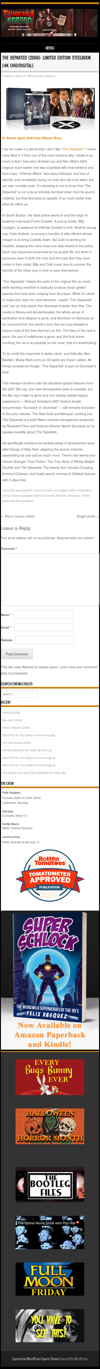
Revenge (74, 495)
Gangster (27, 495)
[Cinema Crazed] (49, 35)
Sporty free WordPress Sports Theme (35, 1358)
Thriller (85, 495)
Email (6, 627)
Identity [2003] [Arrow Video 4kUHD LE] (27, 750)
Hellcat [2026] (11, 712)
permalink (26, 501)
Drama (15, 495)
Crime (6, 495)
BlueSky (23, 803)
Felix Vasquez (47, 76)
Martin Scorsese (44, 495)
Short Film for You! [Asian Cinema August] (28, 735)
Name (6, 614)
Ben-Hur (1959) (12, 720)
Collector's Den (43, 490)
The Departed (72, 149)
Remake (61, 495)
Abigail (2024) (88, 516)
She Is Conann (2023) (18, 516)
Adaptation (85, 490)
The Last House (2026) (16, 743)
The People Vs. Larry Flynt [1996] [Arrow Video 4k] (34, 773)
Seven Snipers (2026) (16, 727)
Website (6, 640)
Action (73, 490)
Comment (9, 548)
